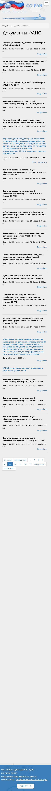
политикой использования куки (31, 779)
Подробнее (42, 54)
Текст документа (39, 162)
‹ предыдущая (20, 460)
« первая (7, 460)
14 (25, 464)
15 (30, 464)
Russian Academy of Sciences (23, 17)
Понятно (25, 786)
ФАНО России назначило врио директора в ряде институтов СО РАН (22, 369)
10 (5, 464)
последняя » (9, 468)
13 (20, 464)
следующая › (39, 464)
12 (15, 464)
